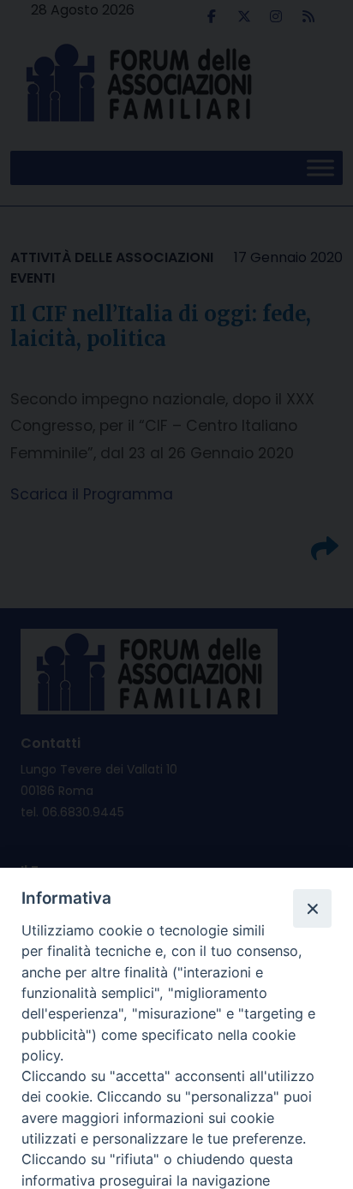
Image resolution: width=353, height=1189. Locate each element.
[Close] (312, 908)
